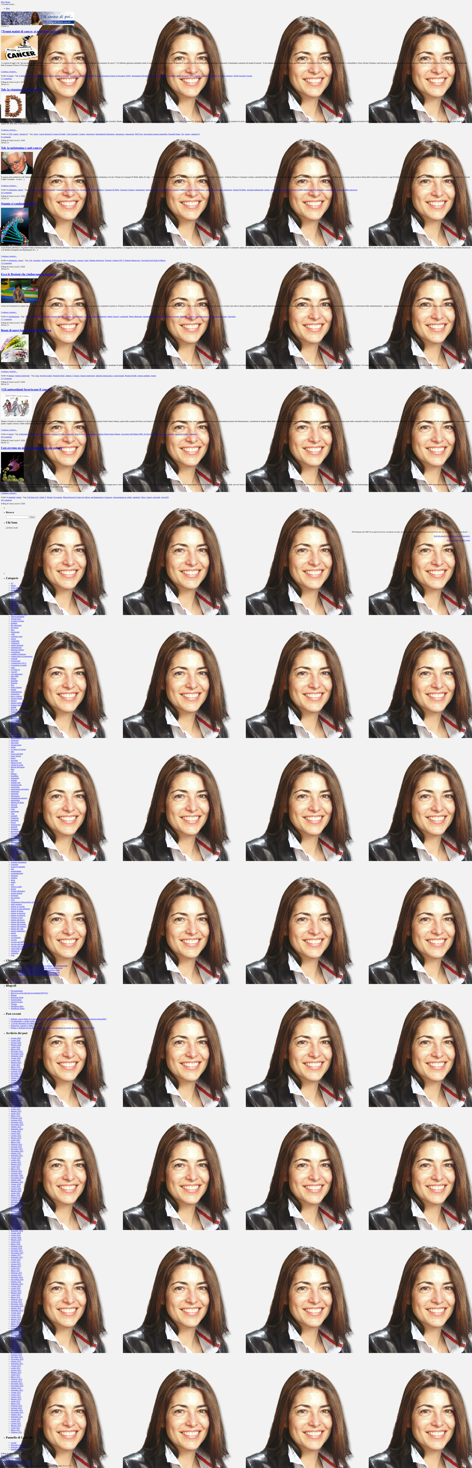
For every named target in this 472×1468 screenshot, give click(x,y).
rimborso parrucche (202, 316)
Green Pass (15, 721)
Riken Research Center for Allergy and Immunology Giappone (87, 497)
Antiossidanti (24, 434)
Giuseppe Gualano (127, 190)
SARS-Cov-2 (16, 858)
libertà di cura (16, 763)
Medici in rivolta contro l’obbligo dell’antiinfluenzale (47, 966)
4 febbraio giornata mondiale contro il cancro (36, 76)
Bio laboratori (16, 625)
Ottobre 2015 (16, 1308)
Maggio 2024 (16, 1087)
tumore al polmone (18, 915)
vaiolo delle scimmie (19, 949)
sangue (267, 190)
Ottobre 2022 (16, 1127)
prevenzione (15, 831)
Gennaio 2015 (16, 1328)
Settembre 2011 (17, 1417)
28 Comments (6, 437)
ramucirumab (119, 376)
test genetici (15, 898)
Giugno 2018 (16, 1237)
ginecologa (90, 134)
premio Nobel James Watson (109, 434)
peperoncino (15, 825)
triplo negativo (16, 904)
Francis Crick (80, 434)
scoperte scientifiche (18, 862)
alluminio (14, 605)
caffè (13, 634)
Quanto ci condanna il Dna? (18, 203)
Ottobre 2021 (16, 1153)
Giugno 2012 (16, 1397)
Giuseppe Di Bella (112, 190)
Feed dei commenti (18, 1447)
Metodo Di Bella (17, 802)
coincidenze (15, 652)
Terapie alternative (18, 891)
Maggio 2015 (16, 1319)
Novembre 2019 (17, 1204)
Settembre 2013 (17, 1364)
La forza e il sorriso (18, 749)
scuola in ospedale (18, 867)
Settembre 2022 (17, 1129)
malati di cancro (182, 76)
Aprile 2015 (15, 1322)
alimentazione (16, 603)
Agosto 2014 (16, 1339)
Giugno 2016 (16, 1291)
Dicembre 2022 (17, 1122)
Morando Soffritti (164, 316)
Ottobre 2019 (16, 1206)
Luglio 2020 (15, 1186)
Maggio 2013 (16, 1372)
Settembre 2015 (17, 1310)
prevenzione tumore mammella (155, 134)
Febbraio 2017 (16, 1273)
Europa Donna (16, 698)
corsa (13, 667)
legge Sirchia (16, 756)
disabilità (14, 681)
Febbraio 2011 (16, 1432)
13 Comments (6, 263)
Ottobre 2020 (16, 1180)
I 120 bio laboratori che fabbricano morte (27, 1023)
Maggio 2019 (16, 1215)
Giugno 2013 (16, 1370)
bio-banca (14, 628)
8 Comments (6, 137)
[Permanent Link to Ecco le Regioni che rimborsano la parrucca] (19, 302)
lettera (13, 758)
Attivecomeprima (17, 616)
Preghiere (14, 829)
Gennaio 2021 (16, 1173)
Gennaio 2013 (16, 1381)
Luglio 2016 (15, 1288)
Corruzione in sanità (18, 665)
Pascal (13, 822)
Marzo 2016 (15, 1297)
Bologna (68, 316)
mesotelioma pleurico (19, 798)
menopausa (120, 134)
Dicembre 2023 (17, 1098)
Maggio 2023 (16, 1111)
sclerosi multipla (143, 376)
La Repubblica (160, 76)
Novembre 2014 (17, 1333)
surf (12, 884)
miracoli (14, 805)
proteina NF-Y (118, 260)
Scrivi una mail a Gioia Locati (458, 540)
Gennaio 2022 (16, 1147)
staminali (11, 497)
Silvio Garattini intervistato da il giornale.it (308, 190)
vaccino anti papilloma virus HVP (24, 944)
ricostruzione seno (18, 849)
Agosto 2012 (16, 1392)
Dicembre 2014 (17, 1330)
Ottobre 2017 (16, 1255)
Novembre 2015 (17, 1306)
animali (13, 610)
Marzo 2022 (15, 1142)
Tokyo (143, 497)
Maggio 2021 (16, 1164)
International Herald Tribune (143, 76)
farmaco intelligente (18, 705)
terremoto (14, 895)
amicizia (14, 608)
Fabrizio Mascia (97, 190)
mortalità (14, 807)
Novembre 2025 (17, 1054)
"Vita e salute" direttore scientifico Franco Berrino (44, 316)
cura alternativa (17, 674)
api (12, 612)
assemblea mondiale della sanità (82, 76)
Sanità (13, 856)
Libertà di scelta (17, 765)
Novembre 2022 (17, 1124)
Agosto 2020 (16, 1184)
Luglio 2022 (15, 1133)
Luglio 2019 (15, 1211)
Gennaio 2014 (16, 1355)
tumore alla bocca (17, 920)
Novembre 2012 (17, 1386)
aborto (13, 585)
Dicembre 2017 (17, 1251)
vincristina (232, 316)
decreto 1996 (85, 190)
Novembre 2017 (17, 1253)
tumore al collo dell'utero (20, 909)
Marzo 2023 (15, 1116)
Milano (153, 316)
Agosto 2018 (16, 1233)
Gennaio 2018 (16, 1248)
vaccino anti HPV (18, 942)
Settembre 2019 (17, 1209)
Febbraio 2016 (16, 1299)
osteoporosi (129, 134)
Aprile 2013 (15, 1375)
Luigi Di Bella (199, 190)
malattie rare (15, 783)
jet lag (190, 190)
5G (12, 583)
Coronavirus (15, 661)
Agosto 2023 (16, 1107)
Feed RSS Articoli (8, 1464)
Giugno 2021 (16, 1162)
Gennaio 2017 (16, 1275)
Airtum (13, 599)
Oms (13, 814)
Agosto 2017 (16, 1260)
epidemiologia (16, 692)
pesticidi (14, 827)
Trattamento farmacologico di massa (25, 902)
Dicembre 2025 (17, 1051)
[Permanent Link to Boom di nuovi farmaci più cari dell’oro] (15, 361)
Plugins (14, 995)
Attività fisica (16, 619)
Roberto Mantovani (132, 260)
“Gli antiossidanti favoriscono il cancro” (26, 389)
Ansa (37, 376)
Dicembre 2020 (17, 1175)
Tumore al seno (17, 918)
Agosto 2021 (16, 1158)
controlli (14, 659)
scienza (13, 860)
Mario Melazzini (135, 316)
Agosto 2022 (16, 1131)
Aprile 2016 (15, 1295)
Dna (64, 260)
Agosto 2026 (16, 1038)
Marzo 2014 (15, 1350)
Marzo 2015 (15, 1324)
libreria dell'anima (18, 767)
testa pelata (215, 316)
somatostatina (330, 190)
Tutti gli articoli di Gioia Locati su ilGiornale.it (452, 536)
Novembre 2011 (17, 1412)
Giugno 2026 (16, 1043)
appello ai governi (62, 76)
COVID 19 (15, 670)
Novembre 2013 (17, 1359)
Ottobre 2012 (16, 1388)
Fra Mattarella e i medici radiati (23, 1021)
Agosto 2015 (16, 1313)
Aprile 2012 (15, 1401)
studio (13, 882)
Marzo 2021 (15, 1169)
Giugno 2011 (16, 1423)
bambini (14, 623)
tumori (11, 76)
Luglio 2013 (15, 1368)
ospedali (14, 816)
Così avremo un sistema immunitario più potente (31, 447)
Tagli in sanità (16, 887)
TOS (10, 134)
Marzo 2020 (15, 1195)
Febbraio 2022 (16, 1144)
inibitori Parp (16, 734)
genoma (80, 260)
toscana (224, 316)
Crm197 (14, 672)
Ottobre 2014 (16, 1335)
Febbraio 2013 (16, 1379)
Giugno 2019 (16, 1213)
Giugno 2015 (16, 1317)
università (156, 497)
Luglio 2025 (15, 1060)
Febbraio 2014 (16, 1353)
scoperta (171, 434)
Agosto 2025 (16, 1058)
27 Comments (6, 319)
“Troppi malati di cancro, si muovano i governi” (31, 31)
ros (165, 434)
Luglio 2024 (15, 1082)
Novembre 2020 (17, 1178)
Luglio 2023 (15, 1109)
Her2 (13, 727)
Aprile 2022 (15, 1140)
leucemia (14, 760)
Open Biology (91, 434)
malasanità (15, 778)
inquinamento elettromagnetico (23, 738)
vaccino (14, 940)
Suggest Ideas (16, 1000)
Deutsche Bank (59, 376)
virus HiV (165, 497)
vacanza (14, 935)
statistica (14, 878)
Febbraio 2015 (16, 1326)
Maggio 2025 (16, 1062)
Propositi (14, 833)
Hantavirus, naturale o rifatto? (22, 1026)
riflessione (15, 851)
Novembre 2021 (17, 1151)
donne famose (16, 687)
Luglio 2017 (15, 1262)
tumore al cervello (18, 907)
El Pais (98, 76)
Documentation (17, 991)
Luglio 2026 (15, 1040)
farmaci (11, 376)
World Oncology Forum (242, 76)
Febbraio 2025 (16, 1069)
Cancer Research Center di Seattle (52, 134)
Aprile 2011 (15, 1428)
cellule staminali (17, 645)
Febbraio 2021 (16, 1171)
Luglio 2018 (15, 1235)
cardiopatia (15, 641)
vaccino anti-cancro (18, 946)
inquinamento (16, 736)
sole (12, 869)
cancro (13, 639)
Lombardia (124, 316)
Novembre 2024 (17, 1076)
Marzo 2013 (15, 1377)
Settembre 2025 (17, 1056)
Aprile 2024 (15, 1089)
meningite (14, 794)
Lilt (12, 771)
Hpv (12, 729)
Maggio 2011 (16, 1426)
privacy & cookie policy (10, 1458)
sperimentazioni (17, 873)
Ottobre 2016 (16, 1282)
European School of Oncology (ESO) (116, 76)
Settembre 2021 (17, 1155)
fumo (13, 714)
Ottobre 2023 (16, 1102)
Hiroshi (50, 497)
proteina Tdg (16, 838)
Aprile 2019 (15, 1217)
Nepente (108, 260)
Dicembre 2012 (17, 1384)
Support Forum (17, 1002)
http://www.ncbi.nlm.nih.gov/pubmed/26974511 (29, 993)
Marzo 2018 (15, 1244)
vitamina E (193, 434)
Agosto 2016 (16, 1286)
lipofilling (14, 776)
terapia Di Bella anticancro (347, 190)
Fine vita (14, 709)
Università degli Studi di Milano (153, 260)
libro (12, 769)
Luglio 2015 (15, 1315)
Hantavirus (15, 725)
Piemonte (183, 316)
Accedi (13, 1443)
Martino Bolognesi (96, 260)
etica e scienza (16, 696)
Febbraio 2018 (16, 1246)
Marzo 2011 (15, 1430)
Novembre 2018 (17, 1226)
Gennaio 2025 (16, 1071)
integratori (15, 740)
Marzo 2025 (15, 1067)
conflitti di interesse (18, 654)
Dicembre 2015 (17, 1304)
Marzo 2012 (15, 1403)
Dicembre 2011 (17, 1410)
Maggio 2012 (16, 1399)
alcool (13, 601)
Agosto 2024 (16, 1080)
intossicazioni (16, 745)
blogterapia (15, 632)
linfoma (14, 774)
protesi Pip (15, 840)
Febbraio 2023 (16, 1118)
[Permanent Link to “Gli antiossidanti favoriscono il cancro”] (16, 418)
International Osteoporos (105, 134)
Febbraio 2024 (16, 1093)
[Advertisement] (24, 558)
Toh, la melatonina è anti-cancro (21, 147)
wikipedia (14, 953)
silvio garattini (285, 190)
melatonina (12, 190)
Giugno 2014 (16, 1344)
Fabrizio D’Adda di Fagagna (62, 434)
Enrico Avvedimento (42, 434)
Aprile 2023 (15, 1113)
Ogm (13, 809)
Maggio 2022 (16, 1138)
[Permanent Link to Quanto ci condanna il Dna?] (15, 244)
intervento (15, 743)
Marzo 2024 (15, 1091)
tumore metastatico (18, 931)
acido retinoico (16, 588)
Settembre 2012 (17, 1390)
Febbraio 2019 (16, 1220)
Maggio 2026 (16, 1045)
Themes (14, 1004)
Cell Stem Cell (32, 497)
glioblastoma (16, 718)
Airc (12, 597)
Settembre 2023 (17, 1105)
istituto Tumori (113, 316)
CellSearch (15, 643)
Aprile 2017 (15, 1268)
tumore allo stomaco (18, 926)
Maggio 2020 (16, 1191)
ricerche (14, 847)
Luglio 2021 (15, 1160)
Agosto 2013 (16, 1366)
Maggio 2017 (16, 1266)
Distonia (14, 683)
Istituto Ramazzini (99, 316)
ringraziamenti (16, 853)
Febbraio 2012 (16, 1406)
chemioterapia (13, 316)
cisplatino (87, 316)
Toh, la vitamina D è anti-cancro (21, 89)
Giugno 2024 (16, 1085)
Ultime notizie (17, 979)
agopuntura (15, 590)
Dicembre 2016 (17, 1277)
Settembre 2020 (17, 1182)
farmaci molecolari (22, 376)
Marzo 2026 (15, 1049)
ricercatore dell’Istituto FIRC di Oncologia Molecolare (142, 434)
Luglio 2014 (15, 1341)
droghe (13, 690)
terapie (13, 889)
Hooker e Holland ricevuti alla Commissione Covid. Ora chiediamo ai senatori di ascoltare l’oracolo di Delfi (52, 1028)
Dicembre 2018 (17, 1224)
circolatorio (50, 190)
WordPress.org (16, 1449)
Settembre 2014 (17, 1337)
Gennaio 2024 (16, 1096)
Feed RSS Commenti (24, 1464)
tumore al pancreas (18, 913)
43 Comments (6, 193)
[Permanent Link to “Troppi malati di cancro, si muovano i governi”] (19, 59)
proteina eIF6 (16, 836)
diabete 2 (69, 376)
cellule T (42, 497)
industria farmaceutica (104, 376)
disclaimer (5, 1456)
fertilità (13, 707)
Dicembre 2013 (17, 1357)
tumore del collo (17, 929)
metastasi (146, 316)
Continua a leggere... (9, 72)
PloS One (139, 134)
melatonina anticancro (223, 190)
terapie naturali (16, 893)
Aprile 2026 (15, 1047)
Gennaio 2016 (16, 1302)
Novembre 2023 (17, 1100)
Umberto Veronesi (225, 76)
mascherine (15, 787)
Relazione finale (17, 997)
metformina (15, 800)
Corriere (82, 134)
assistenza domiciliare (19, 614)
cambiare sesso (16, 636)
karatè (13, 747)
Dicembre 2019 (17, 1202)
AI (12, 592)
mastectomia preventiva (20, 789)
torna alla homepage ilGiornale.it (13, 1461)
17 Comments (6, 79)
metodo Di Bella (239, 190)
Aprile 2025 (15, 1065)
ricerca (13, 845)
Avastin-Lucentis (17, 621)
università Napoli (181, 434)
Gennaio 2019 (16, 1222)
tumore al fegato (17, 911)
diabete (13, 678)
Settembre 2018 (17, 1231)
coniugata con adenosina (65, 190)
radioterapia (15, 842)
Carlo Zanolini (72, 134)
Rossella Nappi (174, 134)
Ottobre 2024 (16, 1078)
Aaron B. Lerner (34, 190)
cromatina (37, 260)
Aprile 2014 (15, 1348)
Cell (30, 260)
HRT (13, 732)
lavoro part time (17, 754)
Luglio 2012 (15, 1395)
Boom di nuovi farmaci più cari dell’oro (26, 330)
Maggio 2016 (16, 1293)
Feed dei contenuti (18, 1445)
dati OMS (14, 676)
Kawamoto (58, 497)
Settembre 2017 (17, 1257)
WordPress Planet (17, 1008)
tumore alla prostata (18, 924)
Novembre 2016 (17, 1279)
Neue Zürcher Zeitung (198, 76)
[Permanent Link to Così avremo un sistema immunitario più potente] (12, 481)
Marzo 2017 (15, 1271)
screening (14, 864)
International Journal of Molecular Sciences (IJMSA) (166, 190)
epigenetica (12, 260)
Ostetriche (15, 818)
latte (12, 752)
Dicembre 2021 (17, 1149)
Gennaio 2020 (16, 1200)
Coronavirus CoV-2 (18, 663)
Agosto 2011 (16, 1419)
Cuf (77, 190)
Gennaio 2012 (16, 1408)
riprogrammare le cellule (122, 497)
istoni (86, 260)
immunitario (140, 190)
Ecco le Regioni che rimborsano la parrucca (28, 274)
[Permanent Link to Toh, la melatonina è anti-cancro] (17, 173)
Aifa (43, 190)
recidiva (191, 316)
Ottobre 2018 (16, 1229)
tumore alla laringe (18, 922)
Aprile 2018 (15, 1242)
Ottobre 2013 (16, 1361)
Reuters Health (130, 376)
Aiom (13, 594)
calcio (35, 134)
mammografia (16, 785)
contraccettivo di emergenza (21, 656)
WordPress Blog (17, 1006)
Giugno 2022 (16, 1136)
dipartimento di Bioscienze (52, 260)
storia (13, 880)
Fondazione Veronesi (19, 712)
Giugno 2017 (16, 1264)
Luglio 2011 (15, 1421)
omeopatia (15, 811)
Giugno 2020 (16, 1189)
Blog (8, 8)
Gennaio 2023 (16, 1120)
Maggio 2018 (16, 1240)
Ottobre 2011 (16, 1415)
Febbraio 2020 (16, 1198)
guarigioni (15, 723)
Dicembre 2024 (17, 1074)
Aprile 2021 (15, 1167)
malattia (14, 780)
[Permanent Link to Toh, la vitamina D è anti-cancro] (13, 118)
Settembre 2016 (17, 1284)
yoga (13, 955)
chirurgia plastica (17, 650)
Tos (182, 134)
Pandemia (14, 820)
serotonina (275, 190)
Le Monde (171, 76)
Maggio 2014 (16, 1346)
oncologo (175, 316)
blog (12, 630)
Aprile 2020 (15, 1193)
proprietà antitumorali (255, 190)
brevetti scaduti (46, 376)
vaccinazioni (16, 938)
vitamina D (23, 134)
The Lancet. (212, 76)
